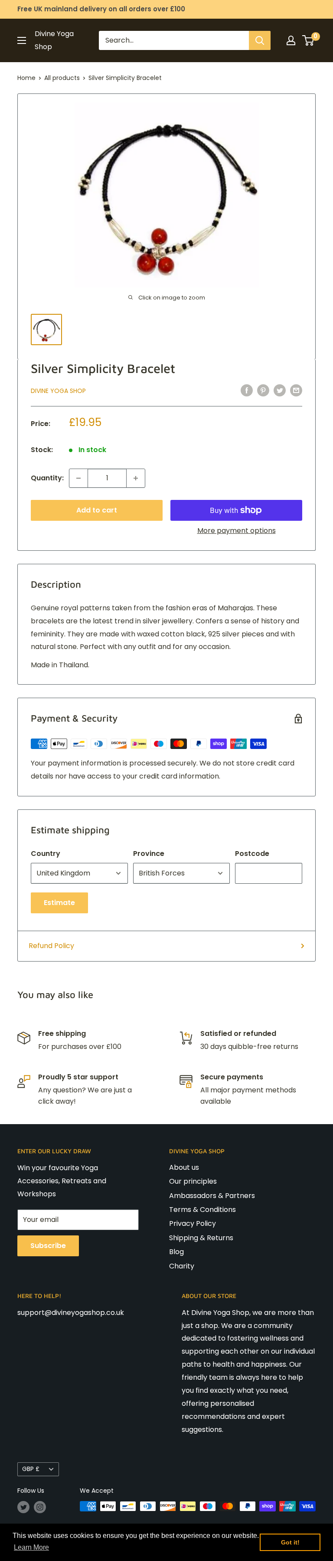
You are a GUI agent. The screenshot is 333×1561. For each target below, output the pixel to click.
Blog (176, 1252)
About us (184, 1167)
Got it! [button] (290, 1542)
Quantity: (47, 478)
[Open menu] (21, 40)
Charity (181, 1266)
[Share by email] (296, 389)
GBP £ (30, 1469)
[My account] (291, 40)
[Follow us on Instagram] (40, 1507)
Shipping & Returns (201, 1238)
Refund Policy (51, 946)
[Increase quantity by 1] (136, 478)
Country (45, 854)
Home (26, 77)
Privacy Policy (192, 1223)
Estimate (59, 903)
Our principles (193, 1181)
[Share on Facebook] (247, 389)
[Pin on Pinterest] (263, 389)
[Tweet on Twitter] (280, 389)
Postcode (252, 854)
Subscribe (48, 1246)
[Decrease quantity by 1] (78, 478)
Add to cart (96, 510)
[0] (308, 40)
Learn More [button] (31, 1547)
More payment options (236, 531)
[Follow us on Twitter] (23, 1507)
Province (148, 854)
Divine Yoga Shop (58, 390)
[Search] (260, 40)
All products (62, 77)
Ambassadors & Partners (212, 1196)
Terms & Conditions (202, 1210)
